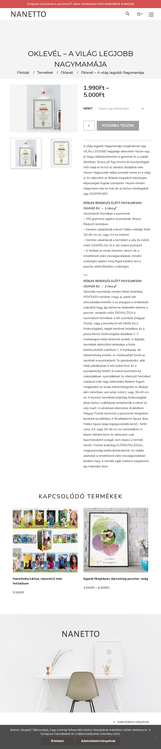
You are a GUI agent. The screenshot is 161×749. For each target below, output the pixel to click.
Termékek (45, 73)
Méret (88, 108)
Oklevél (67, 73)
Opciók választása (97, 588)
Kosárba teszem (118, 125)
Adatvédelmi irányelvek (133, 722)
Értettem (57, 741)
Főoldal (23, 73)
